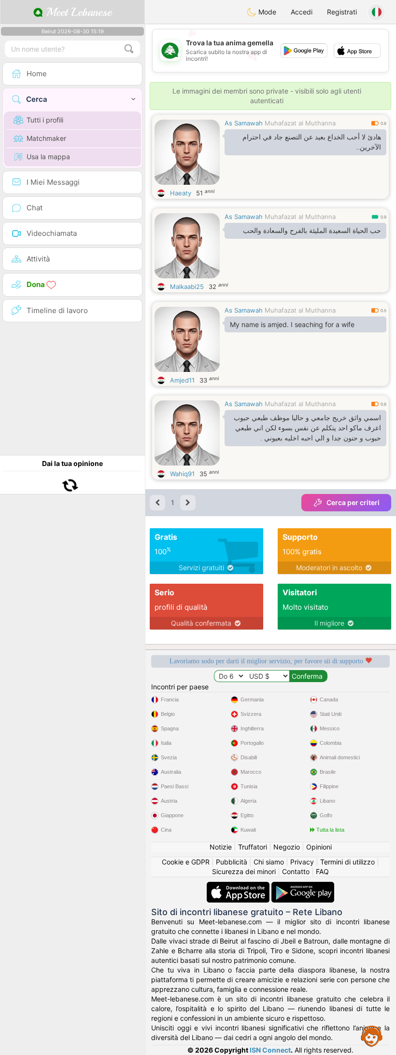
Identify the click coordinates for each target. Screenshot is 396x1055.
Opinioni (319, 847)
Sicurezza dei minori (244, 871)
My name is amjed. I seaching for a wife (292, 324)
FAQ (322, 871)
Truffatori (252, 847)
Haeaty (180, 193)
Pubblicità (231, 862)
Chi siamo (269, 862)
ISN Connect (270, 1050)
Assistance (371, 1036)
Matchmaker (46, 138)
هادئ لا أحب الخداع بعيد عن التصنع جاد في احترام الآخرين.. (311, 142)
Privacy (302, 862)
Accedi (301, 12)
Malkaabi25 (187, 286)
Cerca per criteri (353, 502)
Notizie (221, 847)
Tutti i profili (45, 120)
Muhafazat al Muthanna (300, 123)
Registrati (342, 12)
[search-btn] (129, 49)
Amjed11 (182, 380)
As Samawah (244, 123)
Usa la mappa (48, 156)
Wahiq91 (182, 474)
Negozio (286, 847)
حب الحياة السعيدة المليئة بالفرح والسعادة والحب (312, 230)
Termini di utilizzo (347, 862)
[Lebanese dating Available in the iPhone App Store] (239, 886)
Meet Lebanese (77, 12)
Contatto (296, 871)
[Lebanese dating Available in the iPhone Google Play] (302, 886)
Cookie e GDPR (186, 862)
